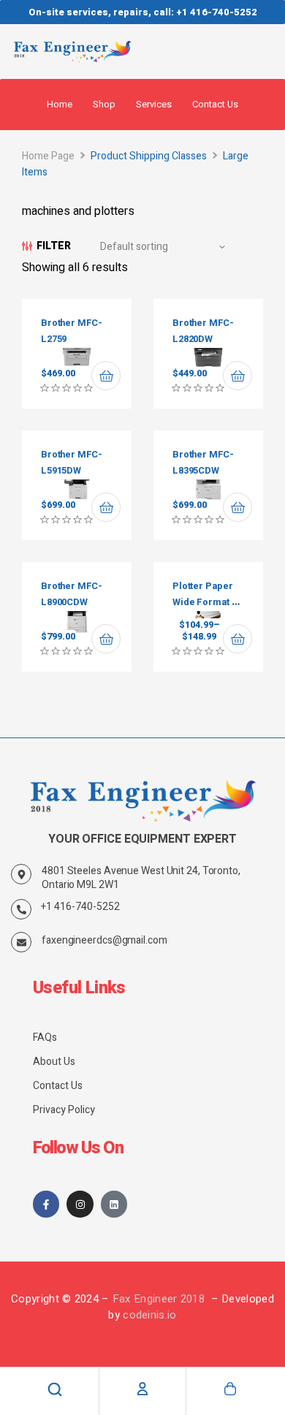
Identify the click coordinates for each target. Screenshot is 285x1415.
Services (154, 104)
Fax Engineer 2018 (160, 1299)
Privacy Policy (64, 1110)
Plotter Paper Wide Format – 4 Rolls (205, 603)
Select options (237, 638)
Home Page (48, 156)
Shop (104, 104)
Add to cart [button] (106, 375)
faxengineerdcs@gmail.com (104, 940)
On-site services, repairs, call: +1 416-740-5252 (142, 12)
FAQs (45, 1037)
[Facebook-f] (46, 1204)
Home (59, 104)
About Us (54, 1061)
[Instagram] (79, 1204)
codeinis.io (149, 1315)
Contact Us (215, 104)
